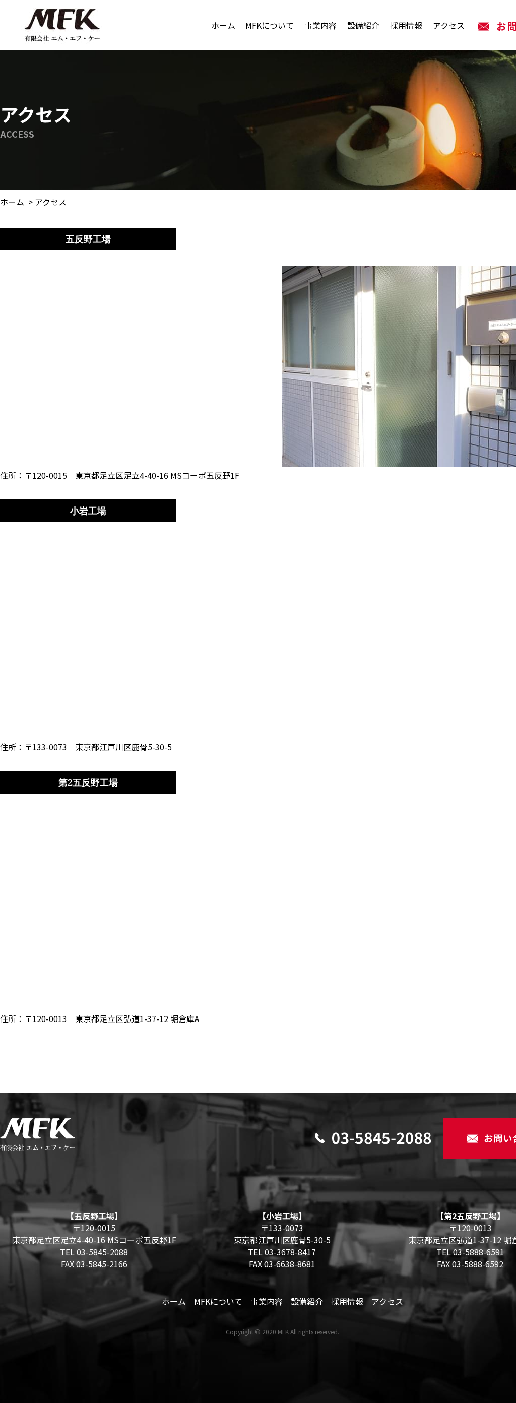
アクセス (449, 25)
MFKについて (269, 25)
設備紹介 (363, 25)
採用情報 (406, 25)
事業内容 (320, 25)
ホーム (223, 25)
